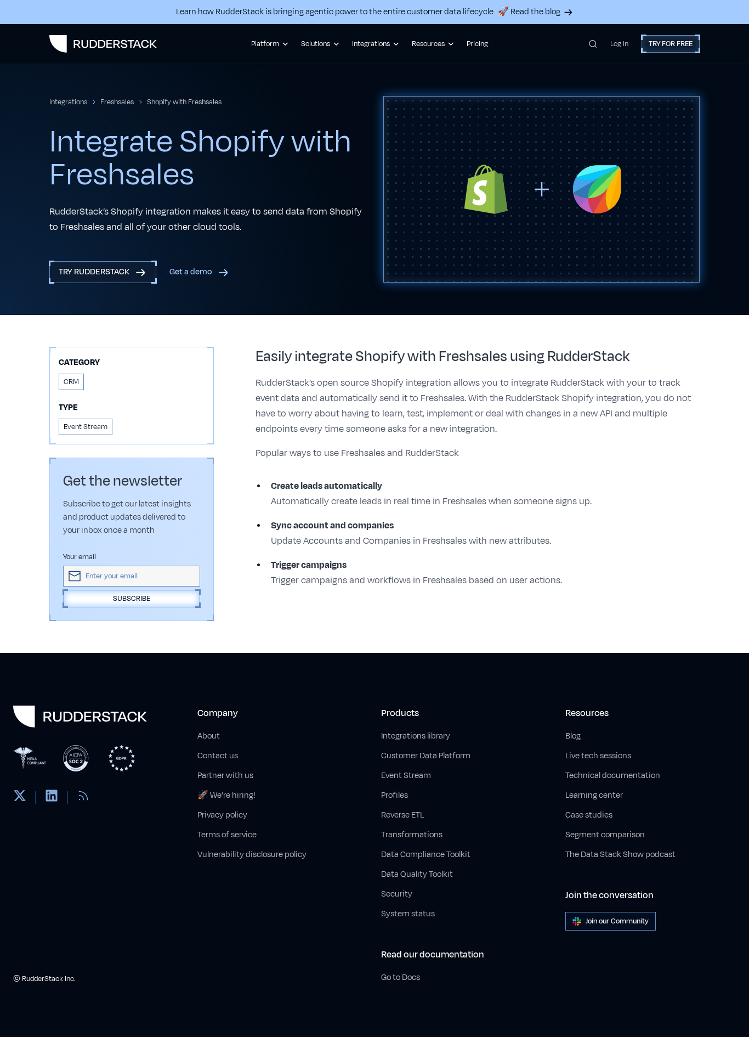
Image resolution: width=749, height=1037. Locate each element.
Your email (79, 557)
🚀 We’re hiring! (226, 795)
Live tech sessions (598, 756)
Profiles (394, 795)
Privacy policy (222, 815)
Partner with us (225, 775)
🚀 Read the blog (529, 12)
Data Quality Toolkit (417, 874)
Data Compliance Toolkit (425, 854)
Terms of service (227, 835)
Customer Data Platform (425, 756)
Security (396, 894)
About (208, 736)
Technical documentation (612, 775)
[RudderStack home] (103, 44)
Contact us (217, 756)
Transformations (411, 835)
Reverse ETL (402, 815)
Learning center (594, 795)
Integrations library (415, 736)
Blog (573, 736)
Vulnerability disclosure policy (252, 854)
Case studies (588, 815)
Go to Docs (400, 977)
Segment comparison (605, 835)
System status (408, 914)
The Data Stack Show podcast (620, 854)
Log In (619, 44)
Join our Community (617, 921)
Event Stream (406, 775)
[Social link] (19, 798)
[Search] (593, 44)
